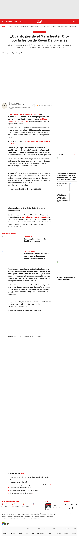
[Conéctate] (68, 21)
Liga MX (16, 26)
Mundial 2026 (24, 26)
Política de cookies (29, 516)
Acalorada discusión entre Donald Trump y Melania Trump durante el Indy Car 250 (62, 198)
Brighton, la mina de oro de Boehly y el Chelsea (35, 240)
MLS (11, 26)
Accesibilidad (50, 516)
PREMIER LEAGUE (39, 32)
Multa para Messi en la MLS (62, 184)
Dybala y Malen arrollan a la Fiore (20, 488)
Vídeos (21, 21)
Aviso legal (9, 516)
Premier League (34, 26)
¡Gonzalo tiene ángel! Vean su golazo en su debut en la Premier (30, 485)
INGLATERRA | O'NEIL (29, 251)
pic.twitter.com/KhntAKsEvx (18, 185)
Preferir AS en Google (45, 106)
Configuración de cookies (40, 516)
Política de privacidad (18, 516)
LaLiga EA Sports (45, 26)
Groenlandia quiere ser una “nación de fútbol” (66, 279)
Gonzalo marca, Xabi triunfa (18, 482)
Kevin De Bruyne (26, 336)
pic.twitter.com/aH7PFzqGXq (18, 306)
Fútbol (15, 21)
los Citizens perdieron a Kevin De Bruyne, (27, 120)
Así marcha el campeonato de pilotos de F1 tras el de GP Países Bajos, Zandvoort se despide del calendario (67, 176)
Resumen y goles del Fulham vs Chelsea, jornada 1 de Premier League (29, 478)
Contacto (4, 516)
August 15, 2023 (35, 189)
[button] (33, 105)
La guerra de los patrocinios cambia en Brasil (24, 490)
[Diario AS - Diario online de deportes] (39, 21)
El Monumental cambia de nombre (21, 493)
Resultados (9, 21)
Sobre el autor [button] (11, 106)
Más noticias (74, 154)
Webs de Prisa (71, 523)
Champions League (62, 26)
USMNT (53, 26)
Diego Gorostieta (13, 103)
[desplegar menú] (3, 21)
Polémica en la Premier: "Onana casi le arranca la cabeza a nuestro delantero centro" (37, 256)
